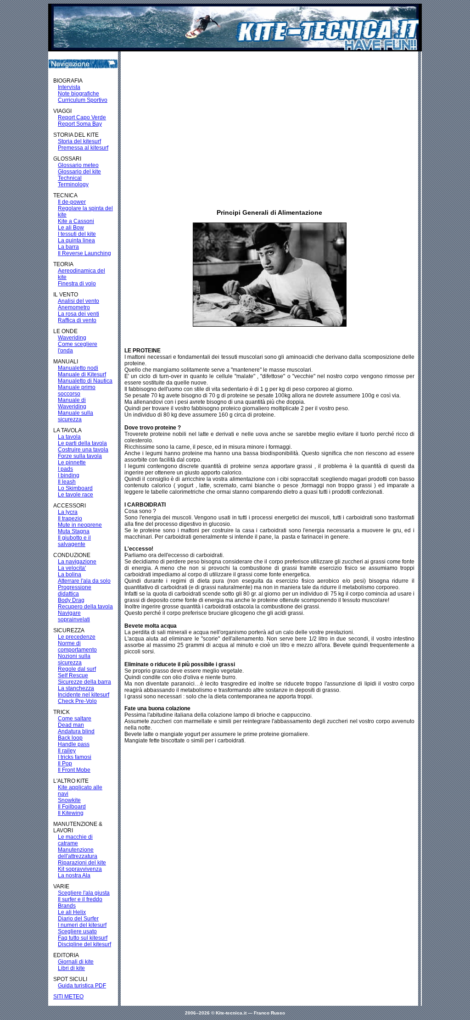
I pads (65, 469)
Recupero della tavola (85, 606)
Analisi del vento (78, 301)
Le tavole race (75, 494)
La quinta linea (76, 240)
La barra (68, 247)
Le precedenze (76, 637)
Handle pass (74, 744)
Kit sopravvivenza (80, 869)
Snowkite (69, 800)
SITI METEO (68, 996)
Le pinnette (72, 462)
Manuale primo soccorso (76, 390)
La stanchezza (76, 688)
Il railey (67, 750)
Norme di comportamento (77, 646)
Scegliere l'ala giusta (84, 893)
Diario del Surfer (78, 918)
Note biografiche (78, 93)
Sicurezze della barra (84, 682)
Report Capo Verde (82, 117)
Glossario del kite (79, 171)
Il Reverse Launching (84, 253)
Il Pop (65, 763)
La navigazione (77, 561)
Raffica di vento (77, 320)
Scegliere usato (77, 931)
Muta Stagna (74, 531)
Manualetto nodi (78, 368)
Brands (67, 906)
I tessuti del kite (77, 234)
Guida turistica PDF (82, 985)
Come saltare (74, 718)
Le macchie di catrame (75, 840)
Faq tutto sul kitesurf (82, 938)
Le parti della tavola (82, 443)
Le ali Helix (72, 912)
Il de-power (72, 202)
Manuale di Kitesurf (82, 374)
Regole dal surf (77, 669)
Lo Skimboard (75, 488)
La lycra (68, 512)
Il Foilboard (72, 806)
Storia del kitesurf (79, 141)
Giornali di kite (76, 962)
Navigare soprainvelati (74, 616)
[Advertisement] (262, 120)
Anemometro (74, 307)
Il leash (67, 482)
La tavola (69, 437)
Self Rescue (73, 675)
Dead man (71, 725)
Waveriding (72, 337)
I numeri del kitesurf (82, 925)
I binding (68, 475)
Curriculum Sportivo (82, 100)
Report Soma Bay (80, 124)
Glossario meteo (78, 165)
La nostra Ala (74, 875)
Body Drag (71, 600)
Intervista (69, 87)
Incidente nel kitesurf (83, 694)
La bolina (69, 574)
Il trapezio (70, 518)
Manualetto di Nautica (85, 381)
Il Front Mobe (74, 770)
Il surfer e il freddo (80, 899)
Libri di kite (71, 968)
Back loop (70, 738)
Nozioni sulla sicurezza (74, 659)
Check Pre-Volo (77, 701)
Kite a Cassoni (76, 221)
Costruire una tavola (83, 449)
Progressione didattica (74, 590)
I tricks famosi (74, 757)
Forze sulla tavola (80, 456)
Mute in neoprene (80, 525)
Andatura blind (76, 731)
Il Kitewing (71, 813)
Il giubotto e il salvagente (74, 541)
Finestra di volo (77, 283)
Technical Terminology (73, 181)
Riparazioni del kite (82, 862)
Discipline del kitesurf (84, 944)
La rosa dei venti (78, 314)
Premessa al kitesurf (83, 148)
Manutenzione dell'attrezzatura (77, 853)
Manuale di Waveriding (72, 403)
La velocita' (72, 568)
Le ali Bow (71, 227)
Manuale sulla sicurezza (75, 416)
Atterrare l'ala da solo (84, 581)
